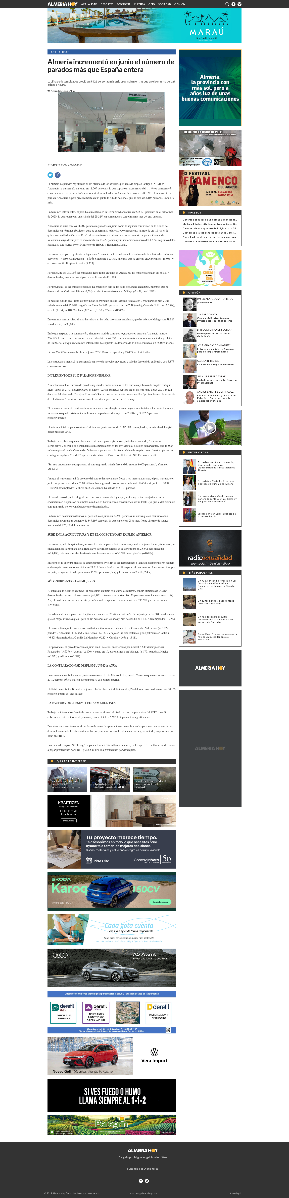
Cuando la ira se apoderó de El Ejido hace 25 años (212, 228)
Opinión (179, 4)
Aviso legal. (236, 1193)
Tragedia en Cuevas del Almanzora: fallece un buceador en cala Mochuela (218, 637)
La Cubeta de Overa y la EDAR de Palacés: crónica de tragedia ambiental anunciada (216, 398)
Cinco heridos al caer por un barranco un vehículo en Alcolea (219, 237)
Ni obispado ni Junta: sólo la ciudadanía (213, 334)
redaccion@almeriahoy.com (143, 1193)
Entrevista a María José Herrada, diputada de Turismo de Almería (216, 482)
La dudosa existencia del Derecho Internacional (217, 381)
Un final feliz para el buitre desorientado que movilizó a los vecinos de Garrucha (215, 619)
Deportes (107, 4)
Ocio (151, 4)
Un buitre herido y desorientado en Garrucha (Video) (216, 602)
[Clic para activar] (227, 4)
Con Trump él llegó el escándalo (215, 364)
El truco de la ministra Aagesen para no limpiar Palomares (215, 350)
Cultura (139, 4)
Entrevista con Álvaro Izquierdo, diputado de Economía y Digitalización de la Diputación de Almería (216, 466)
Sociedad (164, 4)
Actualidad (89, 4)
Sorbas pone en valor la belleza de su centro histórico (217, 515)
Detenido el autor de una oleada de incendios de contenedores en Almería (227, 219)
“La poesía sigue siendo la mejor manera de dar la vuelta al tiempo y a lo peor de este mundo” (217, 499)
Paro (73, 90)
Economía (124, 4)
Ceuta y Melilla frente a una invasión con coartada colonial (215, 319)
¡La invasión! (204, 302)
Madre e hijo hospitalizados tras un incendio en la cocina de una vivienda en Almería (233, 224)
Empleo (66, 90)
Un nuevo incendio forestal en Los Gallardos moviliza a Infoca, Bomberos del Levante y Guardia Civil (217, 584)
